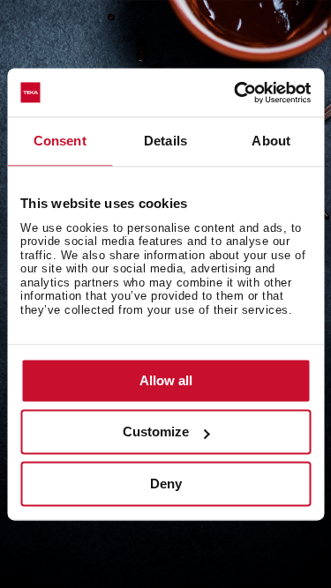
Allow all (165, 380)
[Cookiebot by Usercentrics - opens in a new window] (236, 92)
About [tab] (271, 140)
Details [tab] (165, 140)
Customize (156, 432)
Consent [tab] (60, 140)
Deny (166, 483)
